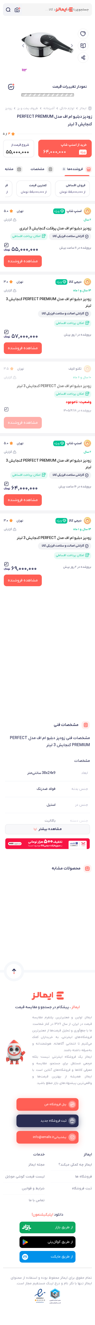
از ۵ (6, 133)
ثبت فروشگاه (82, 1188)
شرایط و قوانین (33, 1188)
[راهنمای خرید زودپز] (83, 45)
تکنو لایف (75, 369)
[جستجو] (8, 9)
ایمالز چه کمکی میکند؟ (75, 1164)
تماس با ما (37, 1200)
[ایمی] (15, 1052)
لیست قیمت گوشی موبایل (25, 1176)
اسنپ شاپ (68, 211)
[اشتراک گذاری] (83, 57)
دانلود (47, 1214)
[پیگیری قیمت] (83, 34)
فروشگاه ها (83, 1176)
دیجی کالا (69, 282)
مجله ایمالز (36, 1164)
